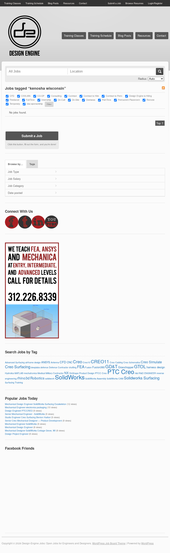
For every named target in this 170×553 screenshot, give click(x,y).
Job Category (16, 186)
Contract (72, 95)
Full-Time (30, 99)
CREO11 (100, 361)
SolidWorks (70, 377)
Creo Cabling (116, 362)
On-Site (75, 99)
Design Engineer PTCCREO (19, 410)
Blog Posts (53, 3)
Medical (41, 373)
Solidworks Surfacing (141, 377)
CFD (12, 95)
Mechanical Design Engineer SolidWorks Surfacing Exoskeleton (35, 404)
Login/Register (155, 3)
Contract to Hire (91, 95)
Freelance (14, 99)
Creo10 (86, 362)
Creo (77, 362)
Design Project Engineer (16, 433)
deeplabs (35, 367)
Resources (68, 3)
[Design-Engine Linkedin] (38, 227)
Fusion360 (98, 367)
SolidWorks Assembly (95, 378)
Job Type (13, 172)
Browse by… (15, 164)
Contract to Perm (114, 95)
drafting (72, 367)
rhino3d (23, 377)
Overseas (90, 99)
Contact (83, 3)
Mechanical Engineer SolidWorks (21, 423)
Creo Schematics (131, 362)
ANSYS (45, 362)
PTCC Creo (101, 373)
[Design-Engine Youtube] (51, 227)
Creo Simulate (151, 362)
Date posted (15, 193)
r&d (136, 373)
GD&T (111, 366)
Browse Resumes (134, 3)
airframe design (33, 362)
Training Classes (12, 3)
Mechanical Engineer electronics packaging (26, 407)
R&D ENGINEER (147, 373)
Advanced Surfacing (15, 362)
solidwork (49, 378)
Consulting (56, 95)
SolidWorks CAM (115, 378)
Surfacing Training (14, 382)
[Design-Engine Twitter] (25, 227)
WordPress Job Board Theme (108, 543)
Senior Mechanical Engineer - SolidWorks (25, 413)
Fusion (88, 367)
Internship (46, 99)
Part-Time (106, 99)
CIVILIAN (25, 95)
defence (44, 367)
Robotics (37, 377)
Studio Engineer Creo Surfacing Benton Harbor (28, 417)
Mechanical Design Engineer (19, 427)
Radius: (142, 79)
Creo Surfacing (17, 366)
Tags (32, 164)
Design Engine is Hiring (140, 95)
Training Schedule (34, 3)
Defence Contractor (58, 367)
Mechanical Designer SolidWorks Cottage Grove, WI (30, 430)
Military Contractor (55, 373)
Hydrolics (9, 373)
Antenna (55, 362)
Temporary (15, 103)
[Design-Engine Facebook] (11, 227)
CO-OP (40, 95)
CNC (69, 362)
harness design (156, 367)
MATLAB (19, 373)
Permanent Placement (129, 99)
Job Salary (14, 179)
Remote (150, 99)
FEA (80, 366)
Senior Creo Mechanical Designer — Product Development (33, 420)
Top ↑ (160, 123)
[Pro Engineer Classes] (32, 337)
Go (159, 71)
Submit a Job (114, 3)
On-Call (61, 99)
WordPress (147, 543)
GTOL (140, 366)
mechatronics (30, 373)
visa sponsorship (35, 103)
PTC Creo (120, 371)
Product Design (86, 373)
